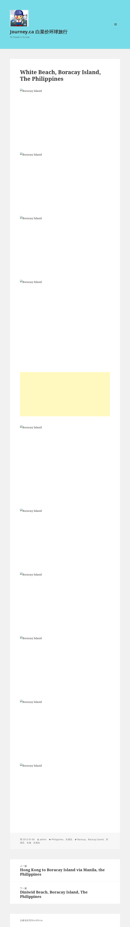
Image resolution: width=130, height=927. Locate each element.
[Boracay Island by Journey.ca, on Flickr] (65, 118)
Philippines (57, 839)
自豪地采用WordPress (31, 920)
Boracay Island (96, 839)
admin (43, 839)
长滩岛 (69, 839)
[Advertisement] (65, 394)
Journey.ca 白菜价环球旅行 (39, 31)
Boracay (81, 839)
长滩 (29, 842)
